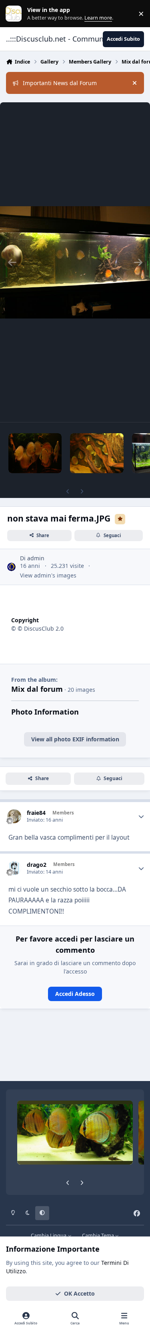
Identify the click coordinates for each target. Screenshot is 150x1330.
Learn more (15, 14)
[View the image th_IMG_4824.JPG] (96, 453)
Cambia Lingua (49, 1235)
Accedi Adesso (75, 994)
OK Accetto (79, 1293)
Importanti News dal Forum (60, 83)
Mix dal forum (37, 689)
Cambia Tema (98, 1235)
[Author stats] (141, 816)
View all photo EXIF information (75, 739)
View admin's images (48, 575)
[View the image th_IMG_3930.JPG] (35, 453)
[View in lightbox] (75, 262)
